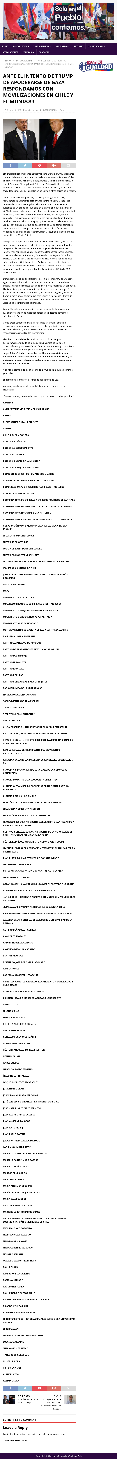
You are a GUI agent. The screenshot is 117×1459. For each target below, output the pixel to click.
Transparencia (41, 46)
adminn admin (31, 110)
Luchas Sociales (96, 46)
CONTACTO (44, 52)
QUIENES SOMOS (21, 46)
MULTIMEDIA (61, 46)
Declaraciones (10, 52)
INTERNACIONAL (50, 110)
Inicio (5, 46)
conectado (31, 1434)
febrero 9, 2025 (14, 110)
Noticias (78, 46)
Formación (28, 52)
